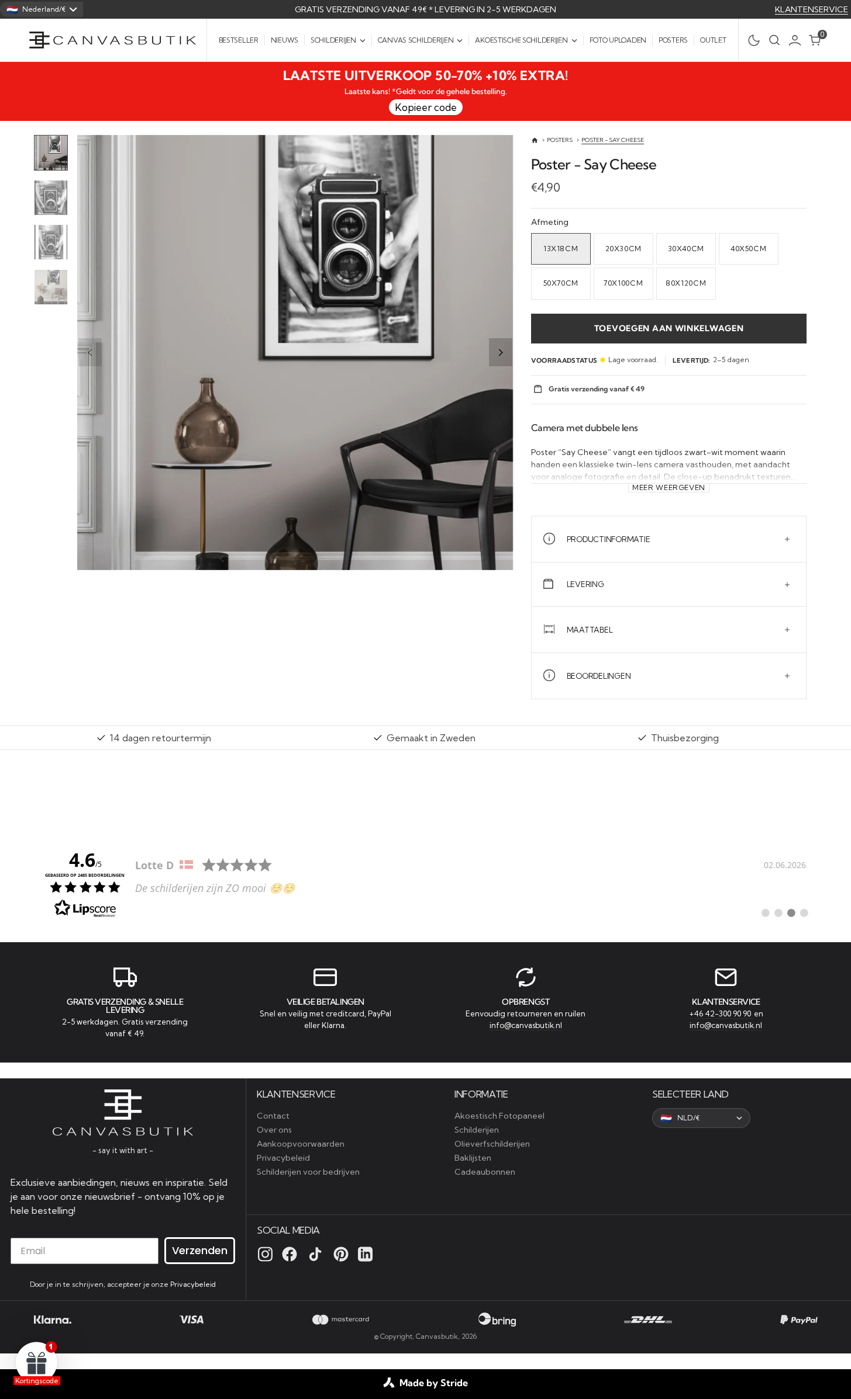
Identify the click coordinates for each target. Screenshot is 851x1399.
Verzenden (200, 1250)
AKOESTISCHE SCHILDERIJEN (521, 40)
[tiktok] (315, 1254)
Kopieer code (426, 107)
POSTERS (560, 140)
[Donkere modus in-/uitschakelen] (751, 40)
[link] (426, 883)
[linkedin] (365, 1254)
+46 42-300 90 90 (721, 1013)
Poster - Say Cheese (612, 140)
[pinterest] (341, 1254)
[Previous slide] (90, 352)
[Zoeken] (774, 40)
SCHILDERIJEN (333, 40)
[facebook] (289, 1254)
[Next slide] (500, 352)
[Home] (535, 140)
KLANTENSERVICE (811, 9)
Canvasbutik (437, 1336)
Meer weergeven (668, 488)
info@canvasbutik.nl (526, 1025)
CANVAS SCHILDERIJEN (416, 40)
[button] (797, 40)
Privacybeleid (193, 1284)
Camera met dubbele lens (584, 427)
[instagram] (265, 1254)
